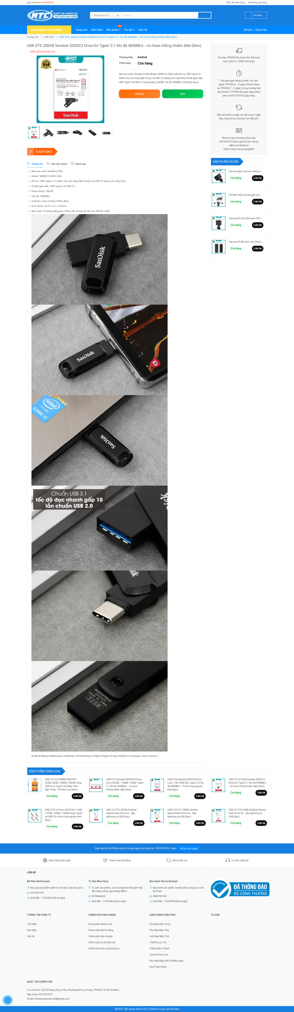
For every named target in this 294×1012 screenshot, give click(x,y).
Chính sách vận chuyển (100, 936)
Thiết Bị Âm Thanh (159, 948)
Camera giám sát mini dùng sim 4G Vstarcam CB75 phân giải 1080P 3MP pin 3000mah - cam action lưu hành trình (246, 171)
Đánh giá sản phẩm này (42, 51)
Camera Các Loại (159, 954)
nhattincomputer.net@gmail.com (52, 998)
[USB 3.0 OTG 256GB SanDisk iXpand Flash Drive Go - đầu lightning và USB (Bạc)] (96, 815)
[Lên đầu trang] (288, 1001)
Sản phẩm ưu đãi (225, 161)
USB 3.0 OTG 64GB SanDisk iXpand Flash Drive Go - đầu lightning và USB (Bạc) (247, 813)
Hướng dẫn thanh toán (100, 924)
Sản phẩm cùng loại (44, 771)
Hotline (139, 93)
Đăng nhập (261, 29)
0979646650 (98, 896)
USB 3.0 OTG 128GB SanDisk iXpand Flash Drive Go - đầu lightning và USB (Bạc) (182, 813)
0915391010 (48, 2)
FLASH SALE (44, 151)
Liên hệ (142, 29)
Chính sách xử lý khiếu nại (101, 942)
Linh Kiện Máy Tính (159, 936)
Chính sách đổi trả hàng (100, 930)
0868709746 (160, 896)
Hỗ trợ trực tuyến (189, 848)
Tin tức (128, 29)
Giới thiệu (97, 29)
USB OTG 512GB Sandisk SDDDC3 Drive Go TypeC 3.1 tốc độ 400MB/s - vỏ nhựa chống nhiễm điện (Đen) (247, 783)
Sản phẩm (114, 28)
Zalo (182, 93)
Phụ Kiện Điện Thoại (160, 924)
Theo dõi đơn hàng (235, 2)
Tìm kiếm (32, 924)
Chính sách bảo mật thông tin (104, 948)
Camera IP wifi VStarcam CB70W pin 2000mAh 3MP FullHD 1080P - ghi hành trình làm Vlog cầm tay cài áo (246, 218)
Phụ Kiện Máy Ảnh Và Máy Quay (166, 960)
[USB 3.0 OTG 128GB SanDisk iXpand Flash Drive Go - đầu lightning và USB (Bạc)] (157, 815)
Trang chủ (81, 29)
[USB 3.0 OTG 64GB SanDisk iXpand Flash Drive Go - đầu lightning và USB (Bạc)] (218, 815)
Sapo (176, 1009)
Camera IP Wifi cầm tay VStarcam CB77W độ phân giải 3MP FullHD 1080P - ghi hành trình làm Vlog (246, 241)
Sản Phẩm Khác (158, 966)
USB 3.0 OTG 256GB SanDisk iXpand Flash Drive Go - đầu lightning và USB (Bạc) (121, 813)
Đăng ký (248, 29)
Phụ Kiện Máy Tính (159, 930)
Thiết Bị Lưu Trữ (158, 942)
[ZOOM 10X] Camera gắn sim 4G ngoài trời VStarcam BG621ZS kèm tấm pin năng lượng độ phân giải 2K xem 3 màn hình (246, 195)
